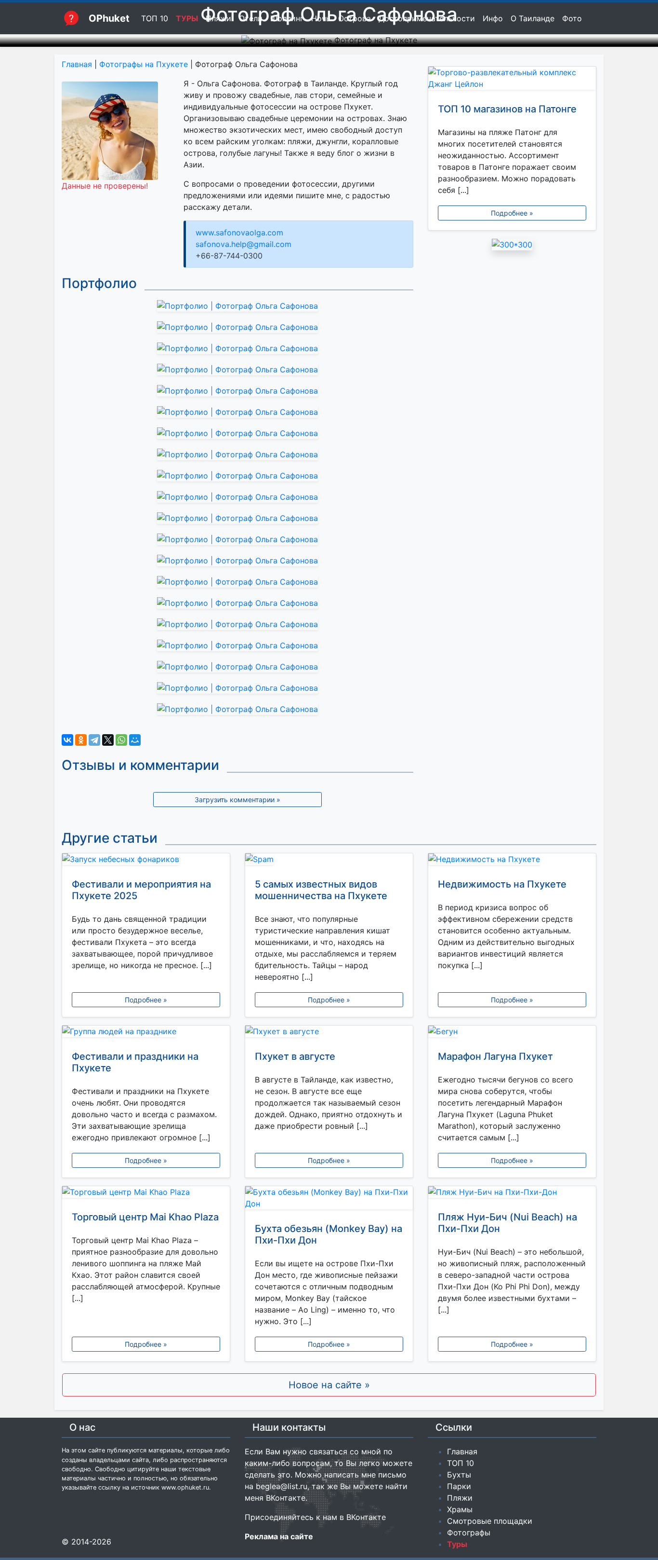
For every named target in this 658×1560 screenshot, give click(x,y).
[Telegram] (94, 740)
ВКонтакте (285, 1498)
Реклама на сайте (279, 1536)
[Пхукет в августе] (329, 1033)
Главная (77, 64)
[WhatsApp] (121, 740)
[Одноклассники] (81, 740)
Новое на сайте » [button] (329, 1385)
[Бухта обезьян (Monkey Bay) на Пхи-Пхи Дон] (329, 1199)
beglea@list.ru (281, 1486)
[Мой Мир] (135, 740)
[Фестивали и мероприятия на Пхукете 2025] (146, 861)
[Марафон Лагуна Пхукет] (512, 1033)
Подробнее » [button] (512, 213)
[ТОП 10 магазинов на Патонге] (512, 80)
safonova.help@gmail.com (243, 244)
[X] (108, 740)
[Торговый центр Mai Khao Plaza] (146, 1194)
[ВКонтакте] (67, 740)
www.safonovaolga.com (239, 232)
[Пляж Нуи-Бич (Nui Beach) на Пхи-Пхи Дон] (512, 1194)
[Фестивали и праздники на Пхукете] (146, 1033)
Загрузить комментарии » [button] (237, 799)
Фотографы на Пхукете (143, 64)
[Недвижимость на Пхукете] (512, 861)
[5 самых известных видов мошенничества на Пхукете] (329, 861)
